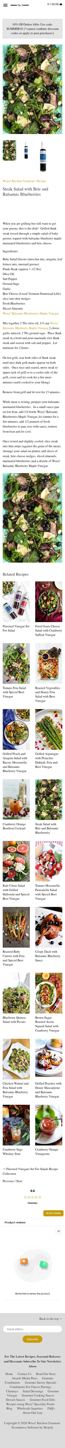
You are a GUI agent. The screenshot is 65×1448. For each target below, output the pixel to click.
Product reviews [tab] (15, 1222)
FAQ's (51, 1408)
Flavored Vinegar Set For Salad (16, 628)
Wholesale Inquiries (30, 1408)
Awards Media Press (25, 1378)
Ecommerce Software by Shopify (32, 1427)
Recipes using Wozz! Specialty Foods (30, 1404)
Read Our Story (46, 1374)
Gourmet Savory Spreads (40, 1382)
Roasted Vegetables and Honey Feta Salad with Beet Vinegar (47, 694)
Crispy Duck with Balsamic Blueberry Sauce (47, 955)
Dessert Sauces (15, 1400)
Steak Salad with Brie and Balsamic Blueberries (46, 828)
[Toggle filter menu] (59, 1231)
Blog (9, 1408)
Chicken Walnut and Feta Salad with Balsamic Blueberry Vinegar (16, 1089)
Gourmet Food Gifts (42, 1400)
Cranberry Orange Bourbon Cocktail (14, 826)
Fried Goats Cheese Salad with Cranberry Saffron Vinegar (48, 630)
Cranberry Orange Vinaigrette (46, 1151)
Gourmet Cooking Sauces (38, 1395)
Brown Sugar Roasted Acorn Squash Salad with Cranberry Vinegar (47, 1023)
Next (19, 1181)
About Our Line (33, 1413)
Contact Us (25, 1374)
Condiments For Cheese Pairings (30, 1387)
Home (9, 1374)
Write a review (53, 1213)
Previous (8, 1181)
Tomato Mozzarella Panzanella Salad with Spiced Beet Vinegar (47, 891)
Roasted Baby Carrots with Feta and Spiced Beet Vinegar (14, 957)
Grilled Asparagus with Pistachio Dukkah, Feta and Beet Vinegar (46, 760)
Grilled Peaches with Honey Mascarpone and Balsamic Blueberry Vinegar (48, 1089)
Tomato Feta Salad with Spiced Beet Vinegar (14, 692)
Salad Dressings (33, 1391)
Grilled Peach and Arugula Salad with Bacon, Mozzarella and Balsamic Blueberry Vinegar (15, 762)
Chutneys (12, 1391)
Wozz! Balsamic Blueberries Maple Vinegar (31, 313)
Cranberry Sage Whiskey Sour (13, 1151)
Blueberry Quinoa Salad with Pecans (14, 1019)
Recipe (41, 181)
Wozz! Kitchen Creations (19, 181)
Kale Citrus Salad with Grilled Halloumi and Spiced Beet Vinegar (16, 891)
